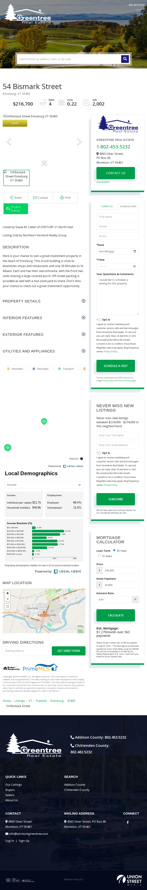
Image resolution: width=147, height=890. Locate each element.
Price (99, 564)
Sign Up (24, 841)
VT (30, 701)
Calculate (116, 615)
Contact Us (115, 173)
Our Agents (102, 182)
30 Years (122, 550)
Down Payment (106, 578)
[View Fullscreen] (7, 606)
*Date (100, 245)
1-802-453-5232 (113, 146)
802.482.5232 (81, 752)
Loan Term (103, 550)
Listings (19, 701)
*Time (100, 259)
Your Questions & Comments (115, 274)
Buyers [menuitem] (10, 790)
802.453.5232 (136, 5)
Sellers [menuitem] (9, 795)
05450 (71, 701)
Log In (9, 841)
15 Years (107, 556)
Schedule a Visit (128, 206)
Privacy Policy (110, 351)
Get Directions (68, 651)
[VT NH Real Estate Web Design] (119, 880)
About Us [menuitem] (11, 800)
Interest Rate (105, 593)
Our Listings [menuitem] (13, 785)
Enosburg (57, 701)
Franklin (41, 701)
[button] (125, 59)
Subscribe (115, 499)
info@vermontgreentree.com (28, 834)
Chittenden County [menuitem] (76, 790)
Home (7, 701)
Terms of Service (124, 380)
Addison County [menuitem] (74, 785)
